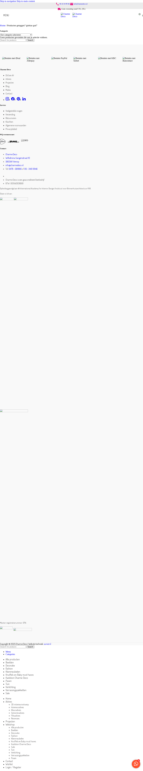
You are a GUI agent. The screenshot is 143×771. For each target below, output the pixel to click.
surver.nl (47, 644)
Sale (13, 747)
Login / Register (13, 767)
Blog (7, 86)
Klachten (9, 121)
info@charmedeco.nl (80, 4)
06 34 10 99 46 (64, 4)
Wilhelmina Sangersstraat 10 (18, 158)
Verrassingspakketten (20, 755)
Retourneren (11, 118)
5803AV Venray (12, 161)
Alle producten (17, 727)
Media (8, 89)
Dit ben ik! (10, 75)
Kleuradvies (16, 710)
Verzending (10, 114)
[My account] (133, 15)
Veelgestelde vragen (14, 110)
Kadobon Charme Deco (21, 744)
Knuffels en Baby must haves (23, 741)
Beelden (14, 730)
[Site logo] (66, 16)
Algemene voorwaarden (16, 125)
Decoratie (15, 733)
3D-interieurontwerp (20, 704)
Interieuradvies (17, 707)
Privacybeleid (11, 129)
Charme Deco (11, 154)
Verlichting (15, 752)
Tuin (13, 749)
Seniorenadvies (17, 712)
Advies (8, 79)
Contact (9, 93)
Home (3, 25)
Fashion (14, 735)
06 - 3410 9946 (31, 168)
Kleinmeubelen (17, 738)
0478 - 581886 (15, 168)
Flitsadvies (15, 715)
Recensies (15, 718)
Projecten (10, 82)
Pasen (13, 758)
